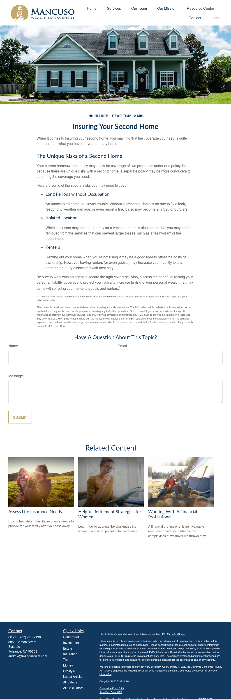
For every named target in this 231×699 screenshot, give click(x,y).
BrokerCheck (178, 634)
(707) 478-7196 (29, 637)
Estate (67, 648)
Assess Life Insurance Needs (35, 512)
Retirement (71, 637)
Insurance (70, 654)
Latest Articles (73, 676)
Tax (65, 659)
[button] (91, 8)
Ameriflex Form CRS (110, 692)
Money (68, 665)
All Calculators (73, 687)
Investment (71, 642)
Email (122, 345)
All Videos (70, 682)
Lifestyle (69, 671)
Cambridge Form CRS (111, 688)
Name (13, 345)
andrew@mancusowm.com (27, 656)
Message (15, 375)
